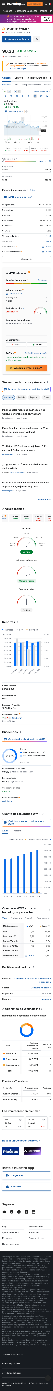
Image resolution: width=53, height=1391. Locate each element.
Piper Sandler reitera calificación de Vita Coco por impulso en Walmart (25, 430)
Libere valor (43, 161)
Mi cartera (7, 1238)
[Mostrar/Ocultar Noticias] (19, 91)
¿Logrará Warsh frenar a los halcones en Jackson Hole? (25, 466)
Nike (6, 1119)
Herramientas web (10, 1244)
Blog (4, 1226)
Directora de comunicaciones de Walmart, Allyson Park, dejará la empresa (25, 484)
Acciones (7, 11)
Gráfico (19, 77)
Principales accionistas (31, 85)
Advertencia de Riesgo (11, 1373)
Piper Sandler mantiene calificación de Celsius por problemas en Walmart (23, 411)
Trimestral (16, 830)
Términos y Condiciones (12, 1355)
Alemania (46, 999)
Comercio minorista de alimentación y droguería (32, 980)
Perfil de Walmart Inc (16, 967)
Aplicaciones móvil (11, 1232)
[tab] (14, 518)
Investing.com (8, 454)
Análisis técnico (13, 509)
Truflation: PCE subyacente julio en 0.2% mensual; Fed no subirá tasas (25, 448)
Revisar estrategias (18, 68)
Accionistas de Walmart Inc (21, 1009)
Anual (5, 830)
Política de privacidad (11, 1364)
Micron (31, 1119)
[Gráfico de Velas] (5, 91)
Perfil (16, 85)
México (43, 11)
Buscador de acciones (26, 11)
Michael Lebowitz (17, 472)
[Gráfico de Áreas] (9, 91)
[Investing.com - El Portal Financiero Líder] (16, 4)
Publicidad (34, 1232)
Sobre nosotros (36, 1226)
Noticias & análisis (36, 77)
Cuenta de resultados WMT (21, 814)
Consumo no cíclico (41, 987)
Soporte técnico (36, 1238)
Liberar (31, 955)
